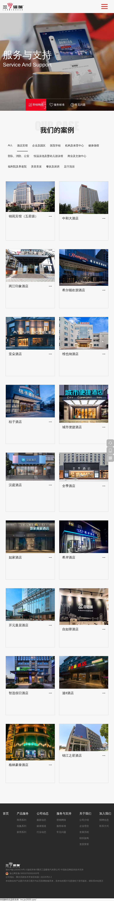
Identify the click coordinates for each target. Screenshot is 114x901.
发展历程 (84, 832)
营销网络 (38, 104)
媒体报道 (41, 826)
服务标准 (59, 104)
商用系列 (21, 820)
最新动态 (41, 820)
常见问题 (80, 104)
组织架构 (84, 838)
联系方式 (104, 826)
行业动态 (41, 832)
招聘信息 (104, 820)
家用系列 (21, 832)
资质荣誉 (84, 844)
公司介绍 (84, 820)
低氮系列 (21, 826)
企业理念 (84, 826)
